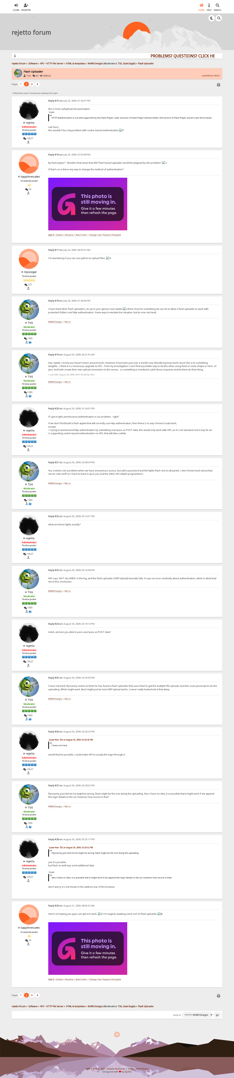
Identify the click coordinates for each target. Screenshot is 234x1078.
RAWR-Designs (55, 322)
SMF (88, 1068)
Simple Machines (116, 1068)
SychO (128, 1071)
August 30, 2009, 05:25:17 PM (71, 839)
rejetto (30, 122)
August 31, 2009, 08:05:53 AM (71, 905)
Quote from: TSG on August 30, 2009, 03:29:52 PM (71, 847)
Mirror (68, 322)
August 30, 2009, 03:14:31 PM (71, 516)
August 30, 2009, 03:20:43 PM (71, 677)
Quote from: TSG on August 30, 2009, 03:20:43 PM (71, 739)
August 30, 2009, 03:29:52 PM (71, 785)
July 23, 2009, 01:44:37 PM (69, 100)
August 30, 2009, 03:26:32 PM (71, 731)
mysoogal (30, 272)
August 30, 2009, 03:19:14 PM (71, 623)
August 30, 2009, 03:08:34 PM (71, 462)
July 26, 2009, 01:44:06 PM (69, 300)
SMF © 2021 (99, 1068)
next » (217, 75)
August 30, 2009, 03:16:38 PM (71, 570)
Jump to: (177, 1015)
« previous (207, 75)
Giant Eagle (129, 63)
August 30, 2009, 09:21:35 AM (71, 354)
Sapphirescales (30, 176)
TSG (120, 63)
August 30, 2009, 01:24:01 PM (71, 408)
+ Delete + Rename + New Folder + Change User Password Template (84, 235)
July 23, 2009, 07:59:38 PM (69, 154)
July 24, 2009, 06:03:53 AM (69, 250)
